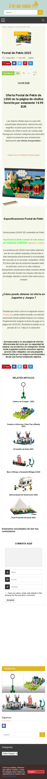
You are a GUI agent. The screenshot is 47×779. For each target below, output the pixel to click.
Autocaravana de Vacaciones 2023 (23, 495)
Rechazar (39, 772)
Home (4, 27)
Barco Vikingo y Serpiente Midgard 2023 (23, 472)
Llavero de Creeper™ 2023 (23, 402)
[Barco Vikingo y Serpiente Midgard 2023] (34, 694)
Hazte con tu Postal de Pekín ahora (23, 155)
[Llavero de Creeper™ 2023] (12, 675)
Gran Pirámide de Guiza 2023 (23, 518)
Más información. (10, 776)
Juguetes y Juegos (35, 243)
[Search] (43, 20)
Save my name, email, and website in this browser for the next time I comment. (23, 594)
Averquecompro (11, 342)
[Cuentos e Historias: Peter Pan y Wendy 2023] (34, 675)
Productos (8, 315)
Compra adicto (10, 58)
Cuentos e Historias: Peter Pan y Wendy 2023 (23, 425)
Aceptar (31, 772)
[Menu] (3, 20)
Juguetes (11, 27)
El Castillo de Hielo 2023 (23, 449)
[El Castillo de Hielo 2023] (12, 694)
